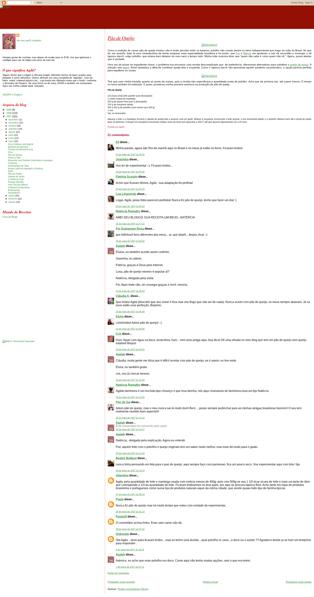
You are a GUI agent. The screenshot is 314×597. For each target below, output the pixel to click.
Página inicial (210, 581)
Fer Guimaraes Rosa (130, 228)
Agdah (120, 245)
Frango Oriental (15, 182)
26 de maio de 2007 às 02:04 (130, 470)
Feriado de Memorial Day (20, 149)
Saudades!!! (14, 193)
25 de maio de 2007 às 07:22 (130, 224)
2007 (9, 116)
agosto (12, 132)
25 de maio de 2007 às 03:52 (130, 172)
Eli (117, 142)
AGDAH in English (12, 94)
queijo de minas (299, 64)
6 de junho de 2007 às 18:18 (130, 549)
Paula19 (121, 516)
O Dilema (12, 163)
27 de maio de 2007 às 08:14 (130, 494)
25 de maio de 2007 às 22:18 (130, 453)
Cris (118, 333)
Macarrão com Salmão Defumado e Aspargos (30, 160)
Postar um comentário (118, 573)
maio (11, 141)
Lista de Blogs (10, 216)
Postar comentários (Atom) (133, 589)
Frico (10, 152)
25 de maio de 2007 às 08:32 (130, 241)
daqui (126, 67)
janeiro (12, 202)
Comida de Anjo (16, 179)
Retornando (14, 190)
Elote (10, 171)
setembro (13, 129)
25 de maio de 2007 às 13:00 (130, 397)
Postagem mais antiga (298, 581)
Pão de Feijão (15, 174)
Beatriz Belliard (126, 458)
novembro (14, 122)
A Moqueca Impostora (18, 187)
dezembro (14, 119)
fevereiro (13, 198)
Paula (120, 499)
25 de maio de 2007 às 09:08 (130, 329)
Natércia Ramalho (128, 211)
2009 (9, 109)
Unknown (122, 534)
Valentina (122, 475)
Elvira (120, 316)
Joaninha (122, 159)
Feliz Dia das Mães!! (18, 185)
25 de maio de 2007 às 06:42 (130, 206)
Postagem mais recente (121, 581)
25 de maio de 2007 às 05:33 (130, 189)
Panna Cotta (14, 158)
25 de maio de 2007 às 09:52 (130, 349)
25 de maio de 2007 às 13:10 (130, 418)
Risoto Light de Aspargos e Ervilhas (25, 168)
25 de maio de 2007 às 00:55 (130, 154)
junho (12, 138)
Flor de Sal (123, 402)
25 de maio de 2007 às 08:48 (130, 311)
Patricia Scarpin (127, 176)
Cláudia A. (123, 295)
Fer (238, 53)
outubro (13, 126)
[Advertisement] (150, 576)
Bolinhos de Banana (18, 147)
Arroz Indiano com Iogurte (20, 144)
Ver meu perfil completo (28, 40)
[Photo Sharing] (209, 44)
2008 (9, 113)
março (12, 195)
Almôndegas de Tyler (18, 166)
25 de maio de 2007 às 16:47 (130, 429)
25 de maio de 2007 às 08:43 (130, 291)
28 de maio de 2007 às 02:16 (130, 529)
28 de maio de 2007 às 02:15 (130, 511)
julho (11, 135)
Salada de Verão (16, 176)
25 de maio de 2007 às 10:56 (130, 380)
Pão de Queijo (121, 37)
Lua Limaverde (126, 193)
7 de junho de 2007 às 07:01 (130, 567)
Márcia (247, 53)
